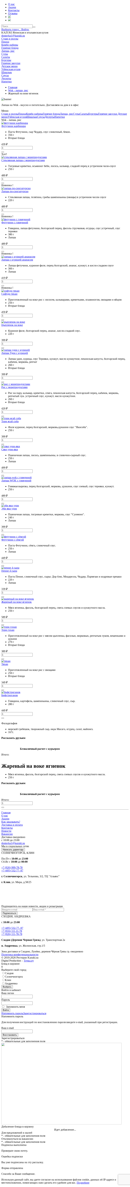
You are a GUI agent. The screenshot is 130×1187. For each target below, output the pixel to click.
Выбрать (7, 987)
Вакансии (7, 834)
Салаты (5, 57)
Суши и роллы (9, 38)
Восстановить (10, 1035)
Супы (4, 54)
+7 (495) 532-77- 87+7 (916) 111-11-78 (12, 929)
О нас (4, 815)
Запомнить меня (15, 1006)
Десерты (6, 78)
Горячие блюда (9, 47)
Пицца (5, 41)
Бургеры (6, 60)
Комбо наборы (9, 44)
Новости (6, 830)
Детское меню (9, 66)
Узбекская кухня (10, 69)
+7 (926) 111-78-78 (11, 934)
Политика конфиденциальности (19, 954)
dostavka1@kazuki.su (13, 35)
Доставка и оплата (12, 824)
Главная (5, 812)
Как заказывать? (10, 821)
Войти (25, 29)
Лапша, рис (8, 50)
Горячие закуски (10, 63)
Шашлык (6, 72)
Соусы (5, 75)
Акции (5, 818)
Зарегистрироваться (34, 1013)
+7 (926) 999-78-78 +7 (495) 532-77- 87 (12, 869)
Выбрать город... (11, 29)
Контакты (7, 827)
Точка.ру (29, 960)
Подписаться (9, 913)
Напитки (6, 81)
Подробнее (83, 1182)
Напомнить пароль (12, 1013)
